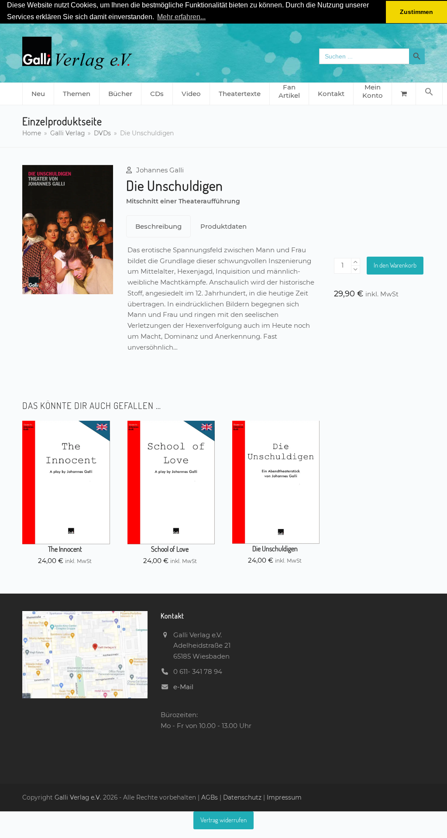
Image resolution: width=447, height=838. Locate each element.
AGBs (210, 797)
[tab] (158, 226)
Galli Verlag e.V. (79, 797)
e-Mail (183, 687)
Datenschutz (242, 797)
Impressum (284, 797)
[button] (429, 94)
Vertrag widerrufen (223, 820)
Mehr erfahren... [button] (181, 17)
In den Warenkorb (395, 265)
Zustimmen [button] (416, 11)
